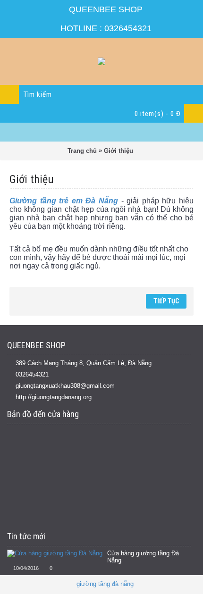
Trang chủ (82, 150)
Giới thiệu (118, 150)
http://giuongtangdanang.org (54, 397)
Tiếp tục (166, 301)
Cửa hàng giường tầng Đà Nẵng (143, 557)
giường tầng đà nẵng (105, 583)
